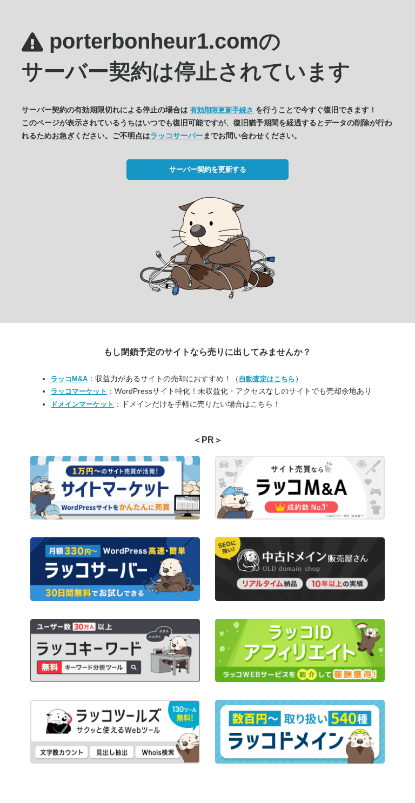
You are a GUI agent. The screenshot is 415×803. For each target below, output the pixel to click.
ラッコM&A (69, 379)
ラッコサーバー (176, 135)
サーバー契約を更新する (207, 169)
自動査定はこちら (267, 379)
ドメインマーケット (82, 404)
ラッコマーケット (79, 391)
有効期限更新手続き (221, 110)
